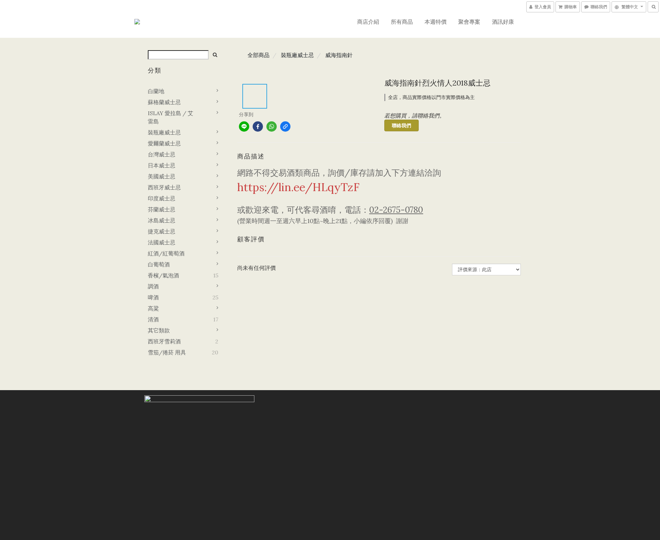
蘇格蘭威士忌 (164, 102)
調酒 (153, 286)
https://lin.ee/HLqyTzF (298, 187)
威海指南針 (339, 55)
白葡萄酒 (159, 264)
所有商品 (402, 21)
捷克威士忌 (161, 231)
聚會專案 (469, 21)
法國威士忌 (161, 242)
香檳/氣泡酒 (163, 275)
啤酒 (153, 297)
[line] (244, 126)
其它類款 (159, 330)
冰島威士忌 (161, 220)
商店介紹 (368, 21)
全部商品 (259, 55)
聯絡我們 (401, 125)
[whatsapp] (271, 126)
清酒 (153, 319)
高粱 (153, 308)
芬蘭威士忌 (161, 209)
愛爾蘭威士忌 (164, 143)
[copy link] (285, 126)
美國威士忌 (161, 176)
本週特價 (436, 21)
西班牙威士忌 (164, 187)
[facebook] (258, 126)
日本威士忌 (161, 165)
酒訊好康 (503, 21)
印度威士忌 (161, 198)
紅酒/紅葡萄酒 (166, 253)
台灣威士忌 (161, 154)
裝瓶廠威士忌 (164, 132)
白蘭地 (156, 91)
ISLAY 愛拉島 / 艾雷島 (170, 117)
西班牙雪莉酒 (164, 341)
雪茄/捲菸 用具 (167, 352)
